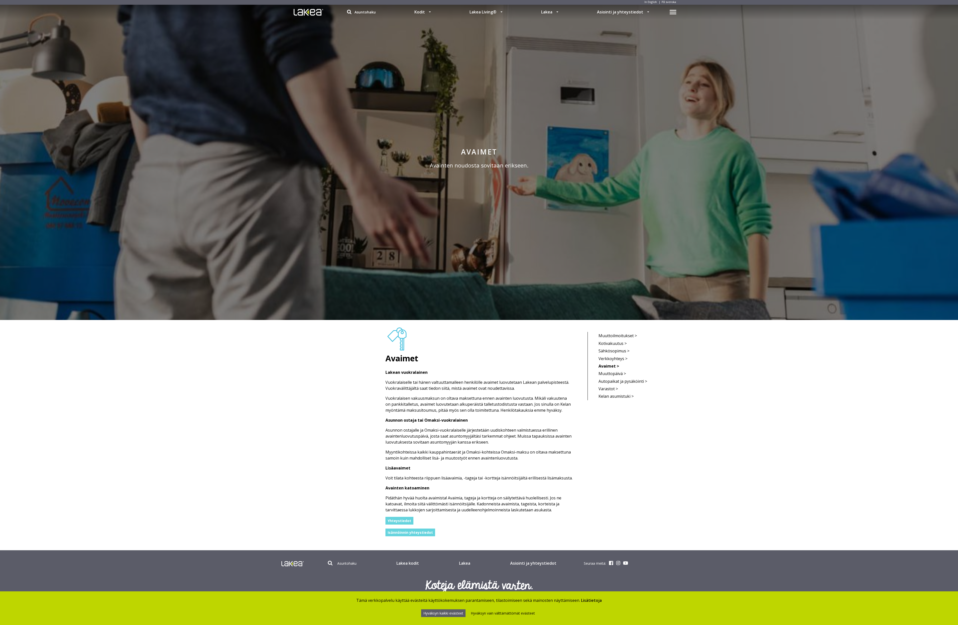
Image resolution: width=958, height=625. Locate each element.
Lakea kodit (407, 563)
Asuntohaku (365, 12)
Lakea (546, 12)
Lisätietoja (591, 600)
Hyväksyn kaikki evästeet (443, 613)
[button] (430, 12)
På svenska (669, 2)
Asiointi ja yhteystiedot (620, 12)
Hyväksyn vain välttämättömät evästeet (503, 613)
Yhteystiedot (399, 520)
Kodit (419, 12)
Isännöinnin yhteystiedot (410, 532)
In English (650, 2)
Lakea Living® (483, 12)
